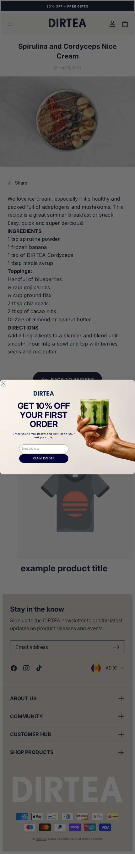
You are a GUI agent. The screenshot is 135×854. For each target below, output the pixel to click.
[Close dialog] (3, 383)
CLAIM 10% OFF (43, 458)
